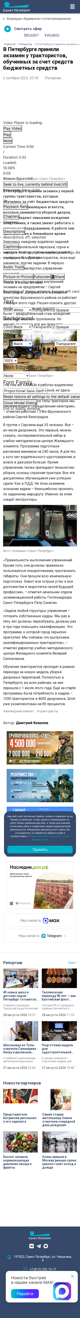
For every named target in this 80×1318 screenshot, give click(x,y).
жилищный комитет (18, 711)
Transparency (43, 310)
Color (7, 310)
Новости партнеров (22, 1083)
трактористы (47, 711)
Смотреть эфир (28, 29)
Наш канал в (31, 920)
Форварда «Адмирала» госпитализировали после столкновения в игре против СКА (42, 18)
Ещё (71, 962)
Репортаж (53, 78)
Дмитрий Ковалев (32, 723)
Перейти (25, 1293)
